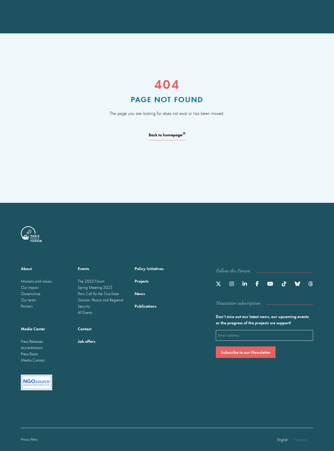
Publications (145, 306)
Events (83, 268)
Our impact (29, 287)
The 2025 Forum (91, 281)
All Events (85, 312)
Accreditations (32, 347)
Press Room (29, 353)
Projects (141, 281)
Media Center (33, 328)
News (140, 293)
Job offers (86, 341)
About (26, 268)
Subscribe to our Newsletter (245, 352)
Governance (30, 293)
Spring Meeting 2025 (95, 287)
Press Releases (32, 341)
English (282, 439)
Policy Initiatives (149, 268)
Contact (84, 328)
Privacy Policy (29, 439)
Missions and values (36, 281)
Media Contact (33, 360)
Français (300, 439)
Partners (27, 306)
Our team (28, 299)
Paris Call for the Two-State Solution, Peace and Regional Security (100, 300)
